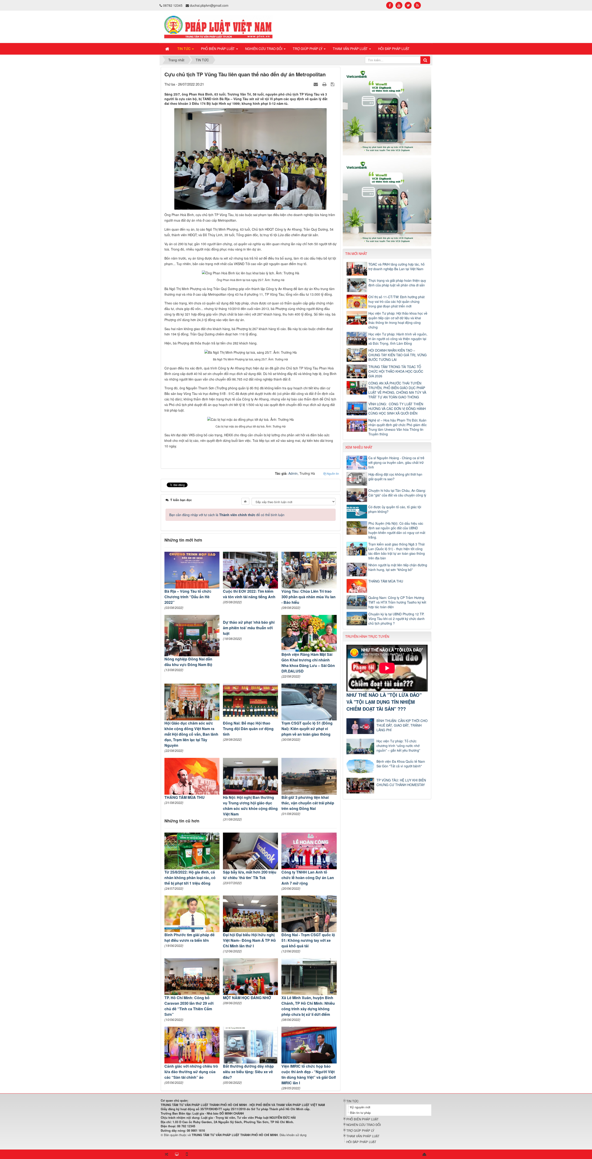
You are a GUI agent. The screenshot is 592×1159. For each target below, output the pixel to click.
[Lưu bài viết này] (333, 84)
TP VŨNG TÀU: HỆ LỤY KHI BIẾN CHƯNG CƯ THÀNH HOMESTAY (401, 782)
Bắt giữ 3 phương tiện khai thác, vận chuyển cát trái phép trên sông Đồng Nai (307, 803)
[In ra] (324, 84)
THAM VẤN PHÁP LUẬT (362, 1136)
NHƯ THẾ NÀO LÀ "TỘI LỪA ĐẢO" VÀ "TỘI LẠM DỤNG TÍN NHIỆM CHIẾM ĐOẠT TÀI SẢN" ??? (384, 701)
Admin (293, 473)
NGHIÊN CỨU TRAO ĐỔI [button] (264, 48)
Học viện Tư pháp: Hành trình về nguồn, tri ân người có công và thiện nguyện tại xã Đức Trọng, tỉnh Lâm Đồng (397, 339)
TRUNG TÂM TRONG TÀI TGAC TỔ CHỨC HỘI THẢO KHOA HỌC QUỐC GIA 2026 (395, 371)
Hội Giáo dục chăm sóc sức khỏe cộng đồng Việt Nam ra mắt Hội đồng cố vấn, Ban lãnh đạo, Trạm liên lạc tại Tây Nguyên (191, 734)
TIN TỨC (352, 1101)
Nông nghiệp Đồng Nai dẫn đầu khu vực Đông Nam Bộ (188, 661)
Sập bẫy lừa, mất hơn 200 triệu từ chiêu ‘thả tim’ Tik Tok (249, 874)
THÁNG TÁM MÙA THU (184, 797)
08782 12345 (172, 5)
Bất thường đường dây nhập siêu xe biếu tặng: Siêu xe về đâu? (248, 1071)
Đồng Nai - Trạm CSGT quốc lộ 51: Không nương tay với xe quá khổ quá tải (308, 940)
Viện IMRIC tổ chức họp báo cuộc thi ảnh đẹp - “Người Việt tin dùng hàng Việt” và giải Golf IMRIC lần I (308, 1074)
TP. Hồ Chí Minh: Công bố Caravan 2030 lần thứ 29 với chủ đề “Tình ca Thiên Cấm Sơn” (188, 1006)
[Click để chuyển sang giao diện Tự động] (166, 1154)
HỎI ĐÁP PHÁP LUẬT (361, 1142)
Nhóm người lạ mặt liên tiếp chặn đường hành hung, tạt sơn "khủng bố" (397, 567)
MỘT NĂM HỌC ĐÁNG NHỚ (247, 997)
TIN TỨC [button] (184, 48)
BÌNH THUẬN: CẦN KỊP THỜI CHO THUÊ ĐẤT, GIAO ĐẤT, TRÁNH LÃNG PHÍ (402, 725)
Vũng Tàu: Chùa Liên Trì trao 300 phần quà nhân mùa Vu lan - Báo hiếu (308, 597)
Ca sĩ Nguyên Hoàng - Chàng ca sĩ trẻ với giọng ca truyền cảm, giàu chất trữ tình (396, 462)
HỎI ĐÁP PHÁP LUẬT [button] (394, 48)
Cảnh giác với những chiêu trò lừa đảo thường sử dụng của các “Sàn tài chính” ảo (191, 1071)
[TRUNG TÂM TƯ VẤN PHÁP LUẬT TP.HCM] (218, 26)
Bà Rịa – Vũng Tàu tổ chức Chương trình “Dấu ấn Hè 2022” (187, 597)
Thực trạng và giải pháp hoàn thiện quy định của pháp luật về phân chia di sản (397, 282)
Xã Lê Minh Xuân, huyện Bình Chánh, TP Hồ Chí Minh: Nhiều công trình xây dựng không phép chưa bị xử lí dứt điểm (308, 1006)
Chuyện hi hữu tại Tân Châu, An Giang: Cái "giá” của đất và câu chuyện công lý (397, 492)
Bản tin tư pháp (360, 1112)
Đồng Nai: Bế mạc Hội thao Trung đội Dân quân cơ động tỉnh (248, 728)
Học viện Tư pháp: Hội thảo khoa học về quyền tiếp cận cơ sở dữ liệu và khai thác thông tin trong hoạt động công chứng (397, 320)
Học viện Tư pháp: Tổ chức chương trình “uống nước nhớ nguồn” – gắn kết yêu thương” (398, 746)
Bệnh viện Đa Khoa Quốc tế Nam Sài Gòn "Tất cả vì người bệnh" (400, 763)
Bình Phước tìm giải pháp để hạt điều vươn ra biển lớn (189, 937)
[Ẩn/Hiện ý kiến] (245, 501)
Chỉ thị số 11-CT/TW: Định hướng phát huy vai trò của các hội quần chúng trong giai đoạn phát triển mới (396, 301)
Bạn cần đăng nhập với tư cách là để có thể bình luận (226, 514)
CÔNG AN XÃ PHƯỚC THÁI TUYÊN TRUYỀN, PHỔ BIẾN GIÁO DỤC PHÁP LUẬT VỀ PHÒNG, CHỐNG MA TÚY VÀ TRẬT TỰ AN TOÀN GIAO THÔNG (397, 390)
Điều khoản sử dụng (293, 1135)
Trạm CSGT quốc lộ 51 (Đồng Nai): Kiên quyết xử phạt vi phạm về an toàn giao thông (307, 728)
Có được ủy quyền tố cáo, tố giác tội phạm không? (394, 509)
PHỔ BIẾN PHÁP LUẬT (362, 1119)
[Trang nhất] (168, 48)
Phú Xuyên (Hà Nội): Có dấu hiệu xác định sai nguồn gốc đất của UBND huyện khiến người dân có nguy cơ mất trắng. (396, 530)
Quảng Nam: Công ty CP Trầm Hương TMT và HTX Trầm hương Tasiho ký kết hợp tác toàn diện (397, 602)
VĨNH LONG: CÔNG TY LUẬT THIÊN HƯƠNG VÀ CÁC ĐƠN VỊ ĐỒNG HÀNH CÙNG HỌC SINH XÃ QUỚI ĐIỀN (397, 408)
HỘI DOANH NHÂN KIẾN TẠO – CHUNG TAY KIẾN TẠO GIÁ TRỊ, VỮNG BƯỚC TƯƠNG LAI (397, 355)
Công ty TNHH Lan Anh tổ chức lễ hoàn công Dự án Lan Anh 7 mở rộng (307, 877)
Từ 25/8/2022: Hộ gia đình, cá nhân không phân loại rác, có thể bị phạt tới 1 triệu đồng (190, 877)
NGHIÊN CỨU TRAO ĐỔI (363, 1124)
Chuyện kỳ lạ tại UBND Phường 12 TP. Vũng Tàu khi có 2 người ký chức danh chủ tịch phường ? (396, 619)
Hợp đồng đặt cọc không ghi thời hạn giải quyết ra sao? (395, 476)
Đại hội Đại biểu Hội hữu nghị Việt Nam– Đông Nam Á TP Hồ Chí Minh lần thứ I (249, 940)
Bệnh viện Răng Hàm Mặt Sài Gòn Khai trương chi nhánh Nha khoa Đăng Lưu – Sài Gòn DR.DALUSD (308, 663)
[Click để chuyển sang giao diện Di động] (186, 1154)
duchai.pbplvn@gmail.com (209, 5)
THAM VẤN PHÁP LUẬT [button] (351, 48)
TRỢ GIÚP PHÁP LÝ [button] (308, 48)
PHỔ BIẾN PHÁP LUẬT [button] (218, 48)
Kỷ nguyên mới (360, 1107)
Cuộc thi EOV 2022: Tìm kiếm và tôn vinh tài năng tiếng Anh (249, 594)
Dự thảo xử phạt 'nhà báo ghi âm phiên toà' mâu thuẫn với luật (248, 628)
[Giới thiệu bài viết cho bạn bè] (316, 84)
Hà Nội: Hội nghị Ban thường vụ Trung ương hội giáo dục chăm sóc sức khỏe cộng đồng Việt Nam (250, 806)
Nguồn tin (332, 473)
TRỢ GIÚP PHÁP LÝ (360, 1130)
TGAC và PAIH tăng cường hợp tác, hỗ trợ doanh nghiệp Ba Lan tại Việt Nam (396, 266)
